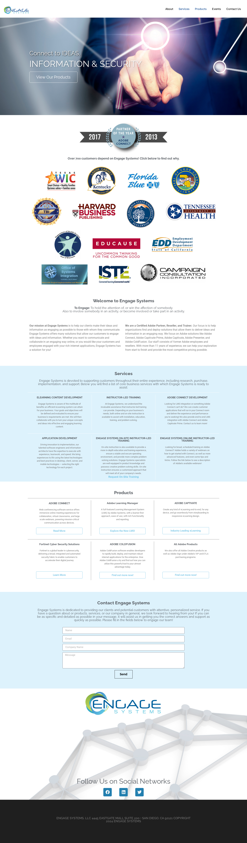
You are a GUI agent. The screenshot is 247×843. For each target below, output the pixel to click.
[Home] (16, 8)
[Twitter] (139, 792)
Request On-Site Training (123, 476)
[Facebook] (107, 792)
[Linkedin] (123, 792)
